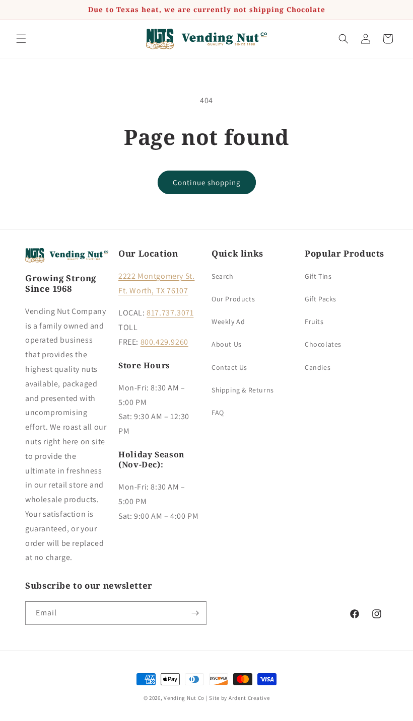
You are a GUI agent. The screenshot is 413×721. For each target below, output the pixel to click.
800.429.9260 (164, 342)
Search (223, 276)
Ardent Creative (249, 697)
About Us (227, 344)
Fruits (314, 321)
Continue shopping (207, 182)
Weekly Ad (228, 321)
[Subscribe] (195, 613)
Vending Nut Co (184, 697)
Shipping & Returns (243, 389)
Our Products (233, 298)
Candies (317, 367)
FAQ (218, 412)
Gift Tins (318, 276)
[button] (21, 39)
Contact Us (229, 367)
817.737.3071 (170, 312)
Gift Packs (320, 298)
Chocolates (323, 344)
